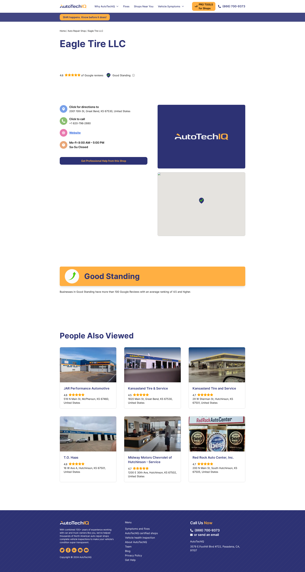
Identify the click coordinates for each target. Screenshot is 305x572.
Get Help (130, 559)
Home (63, 30)
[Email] (80, 550)
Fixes (126, 6)
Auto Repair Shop (77, 30)
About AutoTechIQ (136, 542)
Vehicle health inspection (140, 537)
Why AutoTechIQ (105, 6)
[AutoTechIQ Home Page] (73, 6)
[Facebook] (68, 550)
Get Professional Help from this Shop (103, 160)
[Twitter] (62, 550)
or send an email (206, 535)
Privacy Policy (133, 555)
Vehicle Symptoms (169, 6)
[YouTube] (86, 550)
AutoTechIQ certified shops (141, 533)
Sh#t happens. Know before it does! (85, 17)
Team (128, 546)
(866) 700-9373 (233, 6)
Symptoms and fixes (137, 528)
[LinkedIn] (74, 550)
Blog (127, 551)
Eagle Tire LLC (95, 30)
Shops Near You (143, 6)
